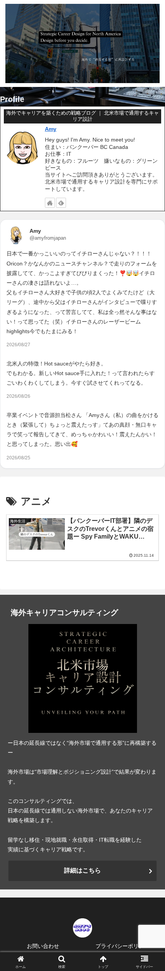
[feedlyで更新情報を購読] (61, 203)
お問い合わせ (43, 946)
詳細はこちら (82, 870)
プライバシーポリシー (122, 946)
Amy (50, 129)
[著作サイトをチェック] (50, 203)
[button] (149, 886)
